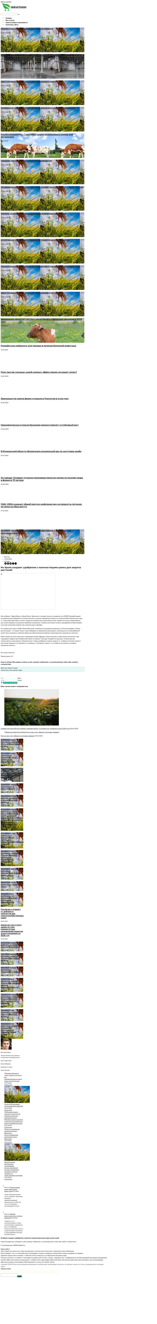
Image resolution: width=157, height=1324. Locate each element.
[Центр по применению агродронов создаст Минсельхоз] (13, 1133)
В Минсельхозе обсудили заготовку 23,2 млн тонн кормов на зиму (11, 743)
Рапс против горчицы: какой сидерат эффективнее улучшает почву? (39, 372)
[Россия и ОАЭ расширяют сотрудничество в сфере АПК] (17, 1102)
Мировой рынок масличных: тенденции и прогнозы (12, 969)
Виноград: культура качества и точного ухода (10, 884)
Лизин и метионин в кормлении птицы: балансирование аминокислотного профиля (10, 998)
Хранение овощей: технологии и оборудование (10, 786)
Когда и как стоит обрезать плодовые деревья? (18, 736)
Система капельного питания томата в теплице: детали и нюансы (11, 957)
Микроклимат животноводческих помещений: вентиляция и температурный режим (10, 1029)
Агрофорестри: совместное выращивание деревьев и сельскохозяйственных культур (12, 838)
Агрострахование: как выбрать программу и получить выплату (11, 945)
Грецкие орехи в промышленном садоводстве (26, 161)
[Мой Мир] (13, 563)
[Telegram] (10, 563)
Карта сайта (5, 1249)
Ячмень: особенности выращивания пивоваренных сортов (33, 213)
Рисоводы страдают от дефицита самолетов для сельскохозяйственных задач (12, 913)
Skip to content (6, 2)
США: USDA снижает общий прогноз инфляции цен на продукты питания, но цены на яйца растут (41, 505)
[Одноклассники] (8, 563)
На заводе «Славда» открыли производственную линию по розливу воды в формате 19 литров (42, 479)
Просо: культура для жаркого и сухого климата (27, 29)
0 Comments (8, 1085)
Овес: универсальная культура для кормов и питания (30, 293)
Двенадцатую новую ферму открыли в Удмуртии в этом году (35, 398)
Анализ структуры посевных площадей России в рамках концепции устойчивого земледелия (11, 856)
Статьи (7, 561)
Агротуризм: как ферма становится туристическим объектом (35, 240)
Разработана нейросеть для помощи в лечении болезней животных (38, 345)
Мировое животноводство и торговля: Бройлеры (13, 1216)
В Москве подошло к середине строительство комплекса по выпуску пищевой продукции (13, 1121)
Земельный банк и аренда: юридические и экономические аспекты (11, 799)
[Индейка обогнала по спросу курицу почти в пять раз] (13, 1077)
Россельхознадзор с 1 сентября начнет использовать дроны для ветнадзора (37, 135)
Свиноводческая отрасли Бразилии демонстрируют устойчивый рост (40, 425)
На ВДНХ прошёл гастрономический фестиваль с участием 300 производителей (36, 531)
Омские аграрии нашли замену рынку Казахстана (12, 1189)
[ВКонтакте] (5, 563)
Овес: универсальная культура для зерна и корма (28, 81)
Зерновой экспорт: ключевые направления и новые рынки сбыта (11, 872)
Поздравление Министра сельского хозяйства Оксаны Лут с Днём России (42, 187)
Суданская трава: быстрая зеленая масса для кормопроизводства (38, 108)
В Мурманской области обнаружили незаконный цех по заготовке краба (41, 451)
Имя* (19, 678)
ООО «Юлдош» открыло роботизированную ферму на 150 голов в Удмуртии (10, 773)
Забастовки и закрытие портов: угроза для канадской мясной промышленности (11, 983)
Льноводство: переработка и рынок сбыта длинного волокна (11, 1013)
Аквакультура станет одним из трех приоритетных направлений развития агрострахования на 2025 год (12, 930)
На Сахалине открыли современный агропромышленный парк (35, 55)
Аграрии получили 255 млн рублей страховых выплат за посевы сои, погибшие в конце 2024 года (35, 729)
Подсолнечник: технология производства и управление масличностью (40, 266)
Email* (20, 680)
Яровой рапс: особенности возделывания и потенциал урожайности (8, 898)
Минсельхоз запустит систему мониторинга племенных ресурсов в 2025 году (41, 320)
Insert (19, 1276)
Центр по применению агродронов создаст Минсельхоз (11, 1137)
